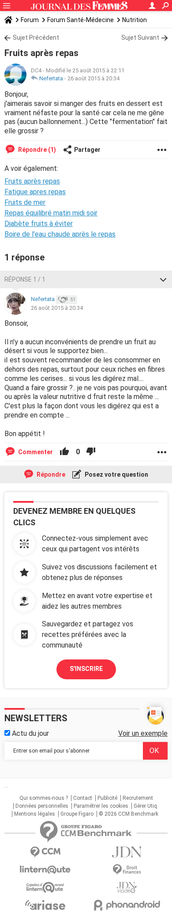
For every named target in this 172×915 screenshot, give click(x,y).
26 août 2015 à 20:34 (93, 78)
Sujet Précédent (36, 37)
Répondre (50, 474)
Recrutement (138, 798)
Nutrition (134, 19)
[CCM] (45, 852)
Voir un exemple (143, 733)
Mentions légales (34, 814)
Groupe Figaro (76, 814)
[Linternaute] (45, 870)
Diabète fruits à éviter (38, 223)
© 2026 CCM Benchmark (128, 814)
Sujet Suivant (140, 37)
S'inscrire (86, 668)
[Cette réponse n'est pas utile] (91, 452)
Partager (87, 149)
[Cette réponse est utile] (64, 452)
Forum (30, 19)
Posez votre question (115, 474)
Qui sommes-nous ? (43, 798)
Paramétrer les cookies (101, 806)
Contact (82, 798)
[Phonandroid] (127, 905)
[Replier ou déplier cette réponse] (163, 279)
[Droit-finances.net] (127, 869)
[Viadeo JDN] (127, 887)
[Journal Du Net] (127, 852)
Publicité (107, 798)
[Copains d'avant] (45, 887)
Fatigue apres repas (35, 192)
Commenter (35, 452)
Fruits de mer (24, 202)
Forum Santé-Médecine (80, 19)
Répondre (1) (36, 149)
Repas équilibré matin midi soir (50, 213)
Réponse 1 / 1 (24, 279)
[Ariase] (45, 905)
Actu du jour (29, 733)
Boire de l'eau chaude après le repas (60, 234)
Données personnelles (41, 806)
